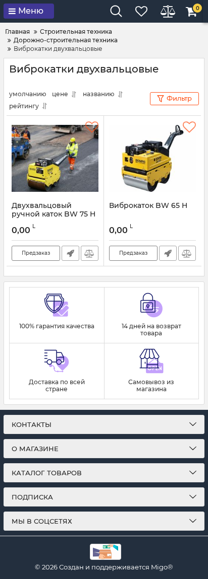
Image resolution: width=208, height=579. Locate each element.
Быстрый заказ (70, 253)
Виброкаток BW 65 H (148, 205)
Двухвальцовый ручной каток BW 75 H (53, 210)
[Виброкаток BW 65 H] (152, 158)
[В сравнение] (89, 253)
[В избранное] (91, 127)
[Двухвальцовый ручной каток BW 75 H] (55, 158)
